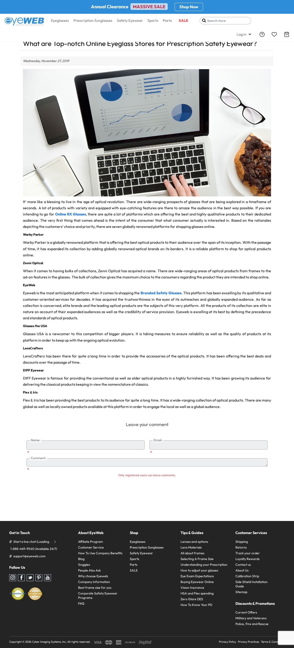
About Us (242, 570)
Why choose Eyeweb (93, 576)
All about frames (192, 553)
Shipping (241, 542)
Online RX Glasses (70, 214)
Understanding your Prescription (204, 565)
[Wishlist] (274, 34)
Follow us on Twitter (30, 577)
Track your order (247, 553)
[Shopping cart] (286, 34)
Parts (167, 20)
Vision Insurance (192, 588)
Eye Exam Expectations (197, 576)
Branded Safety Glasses (161, 293)
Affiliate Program (90, 542)
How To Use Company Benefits (100, 553)
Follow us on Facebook (21, 577)
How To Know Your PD (196, 605)
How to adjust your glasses (199, 570)
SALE (183, 20)
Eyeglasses (60, 20)
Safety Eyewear (130, 20)
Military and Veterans (250, 618)
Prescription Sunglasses (93, 20)
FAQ (81, 603)
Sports (152, 20)
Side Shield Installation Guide (251, 584)
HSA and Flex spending (197, 593)
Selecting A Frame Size (197, 559)
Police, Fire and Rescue (252, 624)
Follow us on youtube (47, 577)
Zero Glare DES (192, 599)
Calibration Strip (247, 576)
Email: (158, 440)
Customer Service (91, 547)
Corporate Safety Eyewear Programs (97, 595)
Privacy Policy (227, 641)
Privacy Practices (248, 641)
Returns (241, 547)
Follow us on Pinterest (38, 577)
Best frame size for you (94, 588)
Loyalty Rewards (247, 559)
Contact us (243, 565)
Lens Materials (191, 547)
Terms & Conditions (273, 641)
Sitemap (241, 592)
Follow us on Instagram (12, 577)
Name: (35, 440)
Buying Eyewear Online (197, 582)
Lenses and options (194, 542)
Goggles (84, 565)
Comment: (38, 458)
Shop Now (188, 6)
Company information (94, 582)
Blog (81, 559)
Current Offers (246, 612)
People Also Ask (89, 570)
